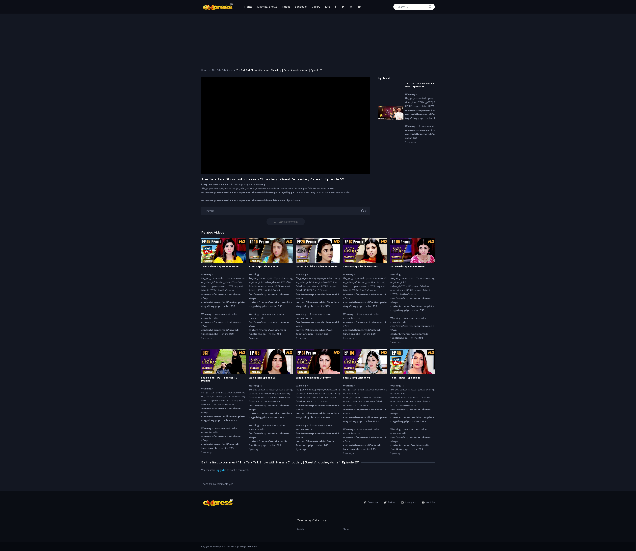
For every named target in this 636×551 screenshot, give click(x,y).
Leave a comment (288, 221)
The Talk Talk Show (222, 70)
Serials (300, 529)
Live (327, 6)
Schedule (301, 6)
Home (248, 6)
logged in (221, 470)
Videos (286, 6)
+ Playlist (209, 210)
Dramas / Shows (267, 6)
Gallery (316, 6)
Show (346, 529)
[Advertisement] (318, 38)
